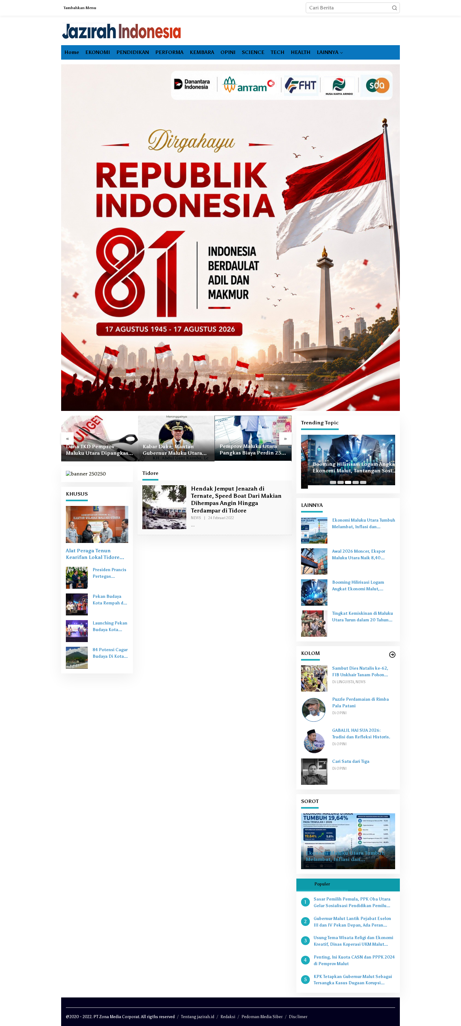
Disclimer (298, 1016)
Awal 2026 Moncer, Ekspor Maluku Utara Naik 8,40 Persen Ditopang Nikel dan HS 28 (363, 555)
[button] (394, 8)
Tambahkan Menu (80, 8)
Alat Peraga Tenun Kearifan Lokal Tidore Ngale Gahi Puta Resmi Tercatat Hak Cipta (94, 554)
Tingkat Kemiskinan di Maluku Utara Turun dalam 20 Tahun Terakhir (362, 617)
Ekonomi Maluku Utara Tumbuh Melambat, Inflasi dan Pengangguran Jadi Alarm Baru (363, 524)
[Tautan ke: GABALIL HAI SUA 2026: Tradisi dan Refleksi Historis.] (314, 740)
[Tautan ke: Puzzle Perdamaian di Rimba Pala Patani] (314, 709)
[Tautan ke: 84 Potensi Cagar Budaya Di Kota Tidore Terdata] (77, 657)
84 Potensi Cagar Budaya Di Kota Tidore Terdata (110, 653)
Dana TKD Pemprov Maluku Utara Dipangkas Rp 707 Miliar (97, 450)
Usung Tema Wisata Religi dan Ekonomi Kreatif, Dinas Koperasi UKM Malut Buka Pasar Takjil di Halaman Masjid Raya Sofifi (353, 941)
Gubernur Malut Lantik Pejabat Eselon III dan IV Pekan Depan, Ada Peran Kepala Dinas (352, 922)
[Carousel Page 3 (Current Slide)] (348, 482)
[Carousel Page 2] (340, 482)
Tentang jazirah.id (197, 1016)
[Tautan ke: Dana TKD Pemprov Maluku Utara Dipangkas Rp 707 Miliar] (99, 438)
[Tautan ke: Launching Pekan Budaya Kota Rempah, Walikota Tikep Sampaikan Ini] (77, 631)
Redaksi (227, 1016)
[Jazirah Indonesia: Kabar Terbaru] (121, 31)
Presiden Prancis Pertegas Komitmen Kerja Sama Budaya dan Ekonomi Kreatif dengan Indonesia (109, 573)
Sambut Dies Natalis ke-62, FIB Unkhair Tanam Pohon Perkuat (360, 672)
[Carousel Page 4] (355, 482)
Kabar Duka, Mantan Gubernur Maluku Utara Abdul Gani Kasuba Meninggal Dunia (172, 450)
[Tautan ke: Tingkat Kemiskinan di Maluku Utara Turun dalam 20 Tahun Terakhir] (314, 623)
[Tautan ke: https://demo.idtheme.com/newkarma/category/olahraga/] (392, 654)
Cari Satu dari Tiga (350, 761)
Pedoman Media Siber (262, 1016)
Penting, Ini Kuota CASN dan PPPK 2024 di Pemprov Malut (354, 960)
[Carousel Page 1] (333, 482)
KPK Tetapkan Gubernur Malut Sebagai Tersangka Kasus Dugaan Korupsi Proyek (353, 980)
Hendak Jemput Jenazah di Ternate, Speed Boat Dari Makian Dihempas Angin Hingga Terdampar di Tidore (236, 499)
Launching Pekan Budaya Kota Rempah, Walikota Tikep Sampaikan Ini (110, 627)
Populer (322, 884)
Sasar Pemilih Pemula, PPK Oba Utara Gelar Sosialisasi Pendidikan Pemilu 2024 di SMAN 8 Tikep (352, 903)
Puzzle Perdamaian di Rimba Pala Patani (360, 702)
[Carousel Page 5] (363, 482)
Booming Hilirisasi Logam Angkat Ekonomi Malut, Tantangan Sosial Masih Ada (348, 467)
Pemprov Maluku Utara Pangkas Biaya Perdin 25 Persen (250, 449)
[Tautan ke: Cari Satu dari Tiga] (314, 771)
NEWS (196, 518)
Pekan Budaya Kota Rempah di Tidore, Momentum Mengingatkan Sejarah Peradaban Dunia (110, 600)
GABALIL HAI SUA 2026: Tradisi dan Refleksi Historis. (361, 733)
